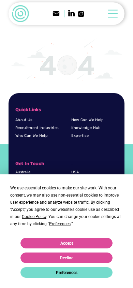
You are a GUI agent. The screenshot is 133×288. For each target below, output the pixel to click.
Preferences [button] (60, 223)
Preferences (66, 272)
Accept (66, 243)
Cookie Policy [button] (34, 216)
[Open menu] (113, 14)
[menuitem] (41, 120)
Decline (66, 258)
